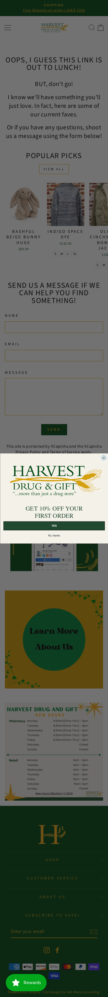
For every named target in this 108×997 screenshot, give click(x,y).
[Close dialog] (103, 458)
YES (54, 525)
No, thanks (54, 535)
